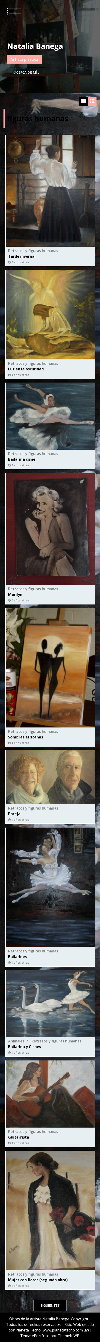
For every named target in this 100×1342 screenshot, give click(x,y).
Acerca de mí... (26, 72)
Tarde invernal (22, 256)
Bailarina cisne (21, 459)
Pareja (14, 814)
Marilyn (15, 594)
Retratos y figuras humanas (33, 250)
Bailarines (17, 956)
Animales (16, 1041)
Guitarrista (18, 1137)
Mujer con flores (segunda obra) (38, 1279)
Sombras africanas (25, 736)
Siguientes (50, 1305)
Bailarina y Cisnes (24, 1046)
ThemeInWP (68, 1335)
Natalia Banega (35, 46)
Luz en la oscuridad (26, 369)
